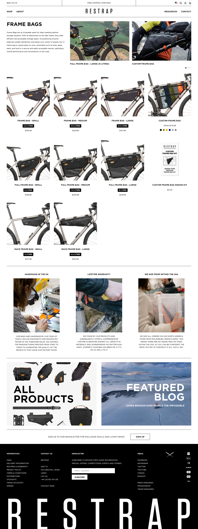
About (20, 11)
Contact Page (47, 486)
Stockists (11, 479)
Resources (170, 11)
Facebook (142, 460)
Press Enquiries (145, 483)
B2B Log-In (12, 3)
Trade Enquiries (146, 489)
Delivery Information (18, 463)
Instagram (143, 463)
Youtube (142, 470)
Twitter (141, 466)
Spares (10, 486)
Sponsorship (144, 486)
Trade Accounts (15, 483)
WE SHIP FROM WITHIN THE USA (161, 274)
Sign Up (140, 437)
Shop (9, 11)
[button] (185, 67)
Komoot (141, 476)
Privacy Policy (14, 470)
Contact (186, 11)
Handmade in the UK (36, 274)
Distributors (13, 476)
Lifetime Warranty (99, 274)
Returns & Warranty (17, 466)
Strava (141, 473)
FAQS (9, 460)
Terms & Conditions (16, 473)
